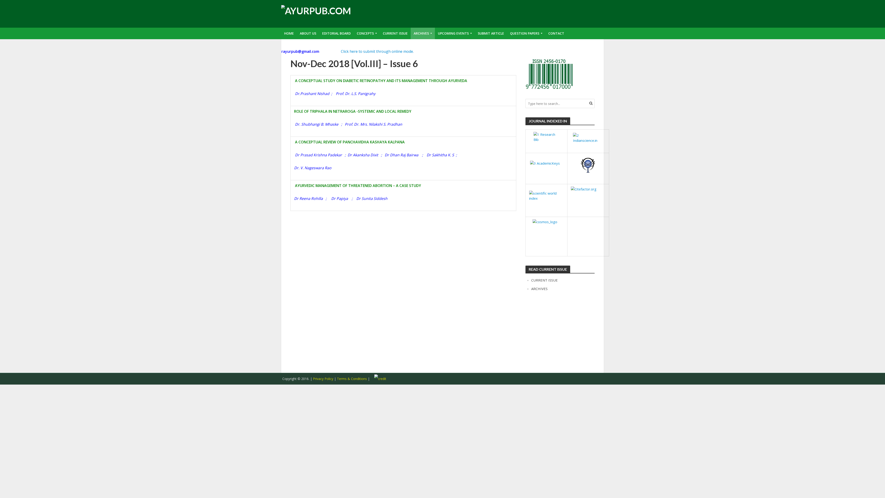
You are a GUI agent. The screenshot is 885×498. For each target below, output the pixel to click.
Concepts (365, 33)
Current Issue (395, 33)
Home (289, 33)
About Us (308, 33)
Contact (556, 33)
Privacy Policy (323, 378)
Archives (421, 33)
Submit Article (491, 33)
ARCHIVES (539, 288)
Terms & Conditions (352, 378)
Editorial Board (336, 33)
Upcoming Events (453, 33)
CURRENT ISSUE (544, 280)
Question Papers (524, 33)
